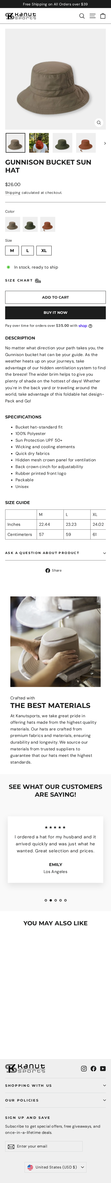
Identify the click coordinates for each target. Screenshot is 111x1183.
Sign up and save (28, 1117)
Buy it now (55, 312)
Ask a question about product (42, 553)
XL (44, 249)
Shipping (12, 192)
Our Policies (22, 1100)
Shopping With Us (28, 1085)
